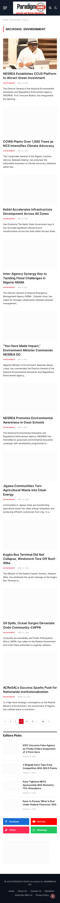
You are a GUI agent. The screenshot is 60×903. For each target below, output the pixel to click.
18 (43, 721)
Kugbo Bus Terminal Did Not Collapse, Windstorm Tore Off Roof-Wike (29, 559)
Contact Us (35, 891)
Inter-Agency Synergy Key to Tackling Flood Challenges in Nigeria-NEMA (25, 278)
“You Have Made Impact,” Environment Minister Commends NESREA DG (28, 350)
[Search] (50, 7)
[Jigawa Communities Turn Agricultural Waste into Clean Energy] (30, 466)
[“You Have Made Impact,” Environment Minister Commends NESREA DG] (30, 326)
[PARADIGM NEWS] (29, 8)
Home (5, 20)
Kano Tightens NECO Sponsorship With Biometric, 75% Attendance (38, 785)
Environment (15, 20)
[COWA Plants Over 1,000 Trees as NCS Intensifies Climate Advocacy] (30, 121)
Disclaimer (49, 891)
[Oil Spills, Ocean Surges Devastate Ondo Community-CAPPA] (30, 603)
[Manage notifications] (52, 896)
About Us (22, 891)
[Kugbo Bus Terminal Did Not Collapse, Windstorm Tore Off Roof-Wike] (30, 534)
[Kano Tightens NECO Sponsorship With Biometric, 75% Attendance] (11, 785)
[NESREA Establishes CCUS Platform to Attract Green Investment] (30, 53)
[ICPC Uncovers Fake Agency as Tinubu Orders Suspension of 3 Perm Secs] (11, 749)
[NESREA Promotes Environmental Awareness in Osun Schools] (30, 398)
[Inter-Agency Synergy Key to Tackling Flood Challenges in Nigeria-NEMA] (30, 254)
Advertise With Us (23, 895)
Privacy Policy (42, 895)
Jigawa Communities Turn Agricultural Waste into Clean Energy (24, 490)
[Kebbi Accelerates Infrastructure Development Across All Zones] (30, 189)
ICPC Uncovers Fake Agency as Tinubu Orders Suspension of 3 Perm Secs (39, 748)
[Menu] (5, 7)
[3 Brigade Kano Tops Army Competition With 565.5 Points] (11, 769)
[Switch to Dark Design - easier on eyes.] (55, 7)
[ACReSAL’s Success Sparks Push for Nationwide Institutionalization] (30, 667)
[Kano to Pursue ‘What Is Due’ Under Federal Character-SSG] (11, 805)
